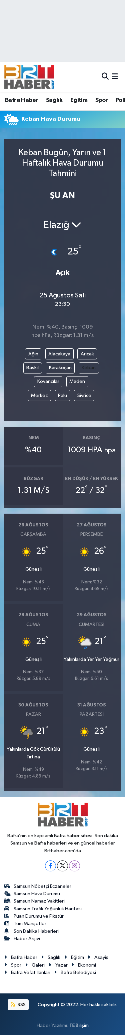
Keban (89, 367)
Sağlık (54, 100)
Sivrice (84, 395)
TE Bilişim (79, 1025)
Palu (62, 395)
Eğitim (78, 100)
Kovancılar (48, 381)
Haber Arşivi (27, 938)
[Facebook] (50, 865)
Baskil (32, 367)
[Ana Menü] (115, 76)
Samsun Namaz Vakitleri (39, 901)
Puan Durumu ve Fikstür (39, 916)
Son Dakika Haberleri (36, 931)
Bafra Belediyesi (78, 972)
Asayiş (101, 957)
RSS (21, 1004)
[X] (62, 865)
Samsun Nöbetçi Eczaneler (42, 886)
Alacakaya (59, 353)
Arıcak (87, 353)
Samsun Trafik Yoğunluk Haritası (48, 908)
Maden (77, 381)
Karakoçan (60, 367)
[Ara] (105, 76)
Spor (101, 100)
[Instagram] (74, 865)
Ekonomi (87, 965)
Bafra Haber (21, 100)
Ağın (33, 353)
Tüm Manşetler (30, 923)
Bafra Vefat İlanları (30, 972)
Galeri (38, 965)
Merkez (39, 395)
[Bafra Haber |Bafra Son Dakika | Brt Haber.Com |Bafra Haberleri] (29, 77)
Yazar (61, 965)
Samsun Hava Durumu (37, 893)
